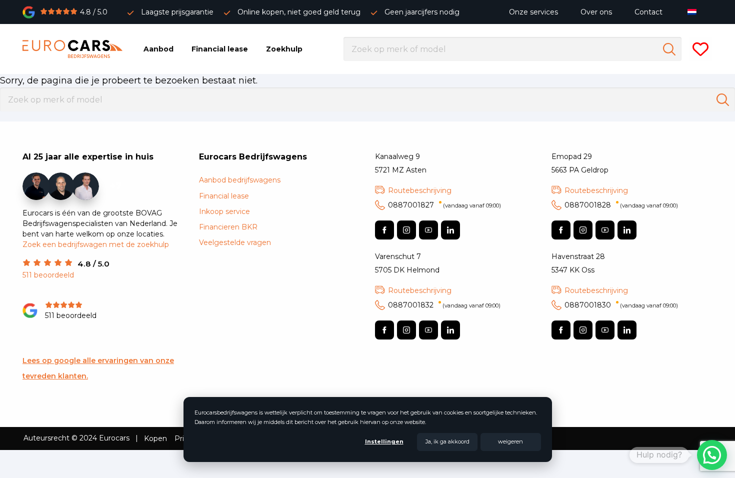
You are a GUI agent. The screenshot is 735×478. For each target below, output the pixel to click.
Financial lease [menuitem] (220, 49)
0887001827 (444, 205)
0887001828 (621, 205)
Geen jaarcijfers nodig (422, 12)
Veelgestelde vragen (235, 242)
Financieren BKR (228, 227)
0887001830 (621, 305)
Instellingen (384, 441)
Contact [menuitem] (648, 12)
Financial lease (224, 196)
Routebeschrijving (420, 190)
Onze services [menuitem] (533, 12)
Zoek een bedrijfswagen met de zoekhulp (95, 244)
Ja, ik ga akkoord (448, 441)
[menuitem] (694, 12)
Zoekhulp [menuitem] (284, 49)
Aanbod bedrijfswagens (239, 180)
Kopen (155, 438)
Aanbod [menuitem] (159, 49)
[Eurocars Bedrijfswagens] (72, 49)
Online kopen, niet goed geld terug (299, 12)
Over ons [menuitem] (596, 12)
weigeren (510, 441)
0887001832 (444, 305)
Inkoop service (224, 211)
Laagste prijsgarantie (177, 12)
